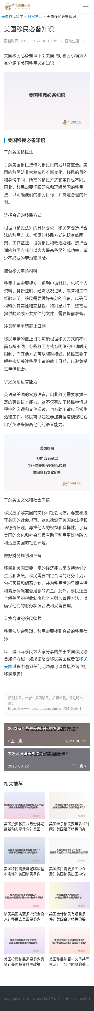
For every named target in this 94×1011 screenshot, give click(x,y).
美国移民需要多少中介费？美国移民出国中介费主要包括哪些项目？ (69, 871)
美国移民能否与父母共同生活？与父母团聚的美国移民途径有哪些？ (69, 962)
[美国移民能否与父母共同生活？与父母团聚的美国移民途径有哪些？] (69, 940)
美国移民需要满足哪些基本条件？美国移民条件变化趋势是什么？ (24, 871)
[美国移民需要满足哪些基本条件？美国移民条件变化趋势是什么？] (24, 850)
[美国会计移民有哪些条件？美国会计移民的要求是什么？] (69, 895)
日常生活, (73, 41)
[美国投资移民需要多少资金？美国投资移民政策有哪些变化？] (24, 940)
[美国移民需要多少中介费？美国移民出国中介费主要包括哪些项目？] (69, 850)
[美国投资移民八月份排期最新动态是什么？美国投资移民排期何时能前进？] (24, 805)
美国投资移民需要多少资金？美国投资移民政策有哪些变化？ (24, 962)
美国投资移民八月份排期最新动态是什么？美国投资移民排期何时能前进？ (24, 826)
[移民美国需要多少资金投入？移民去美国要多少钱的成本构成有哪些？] (24, 895)
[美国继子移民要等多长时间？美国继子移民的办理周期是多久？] (69, 805)
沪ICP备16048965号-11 (74, 999)
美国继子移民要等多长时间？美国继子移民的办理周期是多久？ (69, 826)
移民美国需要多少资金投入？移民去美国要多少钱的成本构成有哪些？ (24, 917)
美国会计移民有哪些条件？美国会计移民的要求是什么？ (69, 917)
